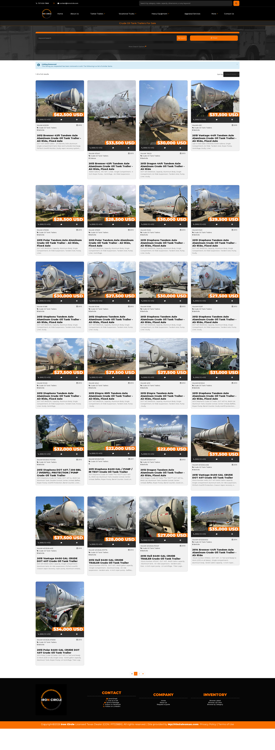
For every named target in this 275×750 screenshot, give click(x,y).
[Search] (236, 3)
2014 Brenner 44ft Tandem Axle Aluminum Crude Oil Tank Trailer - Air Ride (214, 552)
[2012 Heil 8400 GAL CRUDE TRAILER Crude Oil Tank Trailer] (128, 544)
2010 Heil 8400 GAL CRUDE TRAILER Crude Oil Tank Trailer (160, 557)
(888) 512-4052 (45, 120)
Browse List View (215, 702)
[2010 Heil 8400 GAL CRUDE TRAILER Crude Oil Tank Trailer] (180, 540)
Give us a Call (112, 701)
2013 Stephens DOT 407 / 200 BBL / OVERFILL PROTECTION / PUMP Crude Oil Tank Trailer (59, 472)
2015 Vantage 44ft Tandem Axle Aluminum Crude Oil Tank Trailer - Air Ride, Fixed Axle (214, 138)
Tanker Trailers (96, 14)
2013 (132, 153)
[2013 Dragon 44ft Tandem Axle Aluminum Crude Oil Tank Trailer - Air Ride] (180, 148)
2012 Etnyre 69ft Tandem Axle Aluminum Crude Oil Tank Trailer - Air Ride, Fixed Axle (111, 396)
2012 (80, 125)
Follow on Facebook (113, 704)
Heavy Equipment (159, 14)
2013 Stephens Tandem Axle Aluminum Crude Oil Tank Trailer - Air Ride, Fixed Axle (162, 243)
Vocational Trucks (126, 14)
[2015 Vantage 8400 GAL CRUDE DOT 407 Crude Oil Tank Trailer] (232, 459)
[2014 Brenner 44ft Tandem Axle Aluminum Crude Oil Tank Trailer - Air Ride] (232, 534)
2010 (183, 546)
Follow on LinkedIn (112, 706)
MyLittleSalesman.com (183, 724)
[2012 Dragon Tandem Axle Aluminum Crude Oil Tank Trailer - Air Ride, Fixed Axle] (180, 454)
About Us (163, 702)
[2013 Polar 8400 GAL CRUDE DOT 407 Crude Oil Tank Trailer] (77, 634)
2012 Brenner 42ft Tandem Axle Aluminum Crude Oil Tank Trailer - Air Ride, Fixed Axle (59, 138)
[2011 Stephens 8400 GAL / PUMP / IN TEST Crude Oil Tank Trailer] (128, 453)
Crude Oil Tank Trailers (47, 128)
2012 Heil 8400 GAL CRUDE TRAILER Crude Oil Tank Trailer (109, 561)
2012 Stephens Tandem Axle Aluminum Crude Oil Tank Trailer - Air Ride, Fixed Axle (111, 319)
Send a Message (112, 702)
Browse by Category (215, 704)
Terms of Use (226, 724)
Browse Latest (215, 701)
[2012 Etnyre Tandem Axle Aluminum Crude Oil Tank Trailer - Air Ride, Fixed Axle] (180, 378)
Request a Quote (163, 704)
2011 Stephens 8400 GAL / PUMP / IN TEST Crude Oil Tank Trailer (110, 470)
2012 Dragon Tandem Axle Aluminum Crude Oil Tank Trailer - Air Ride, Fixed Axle (162, 472)
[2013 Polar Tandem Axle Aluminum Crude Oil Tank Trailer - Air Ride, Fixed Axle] (77, 224)
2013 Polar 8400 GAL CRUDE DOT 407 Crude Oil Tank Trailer (58, 651)
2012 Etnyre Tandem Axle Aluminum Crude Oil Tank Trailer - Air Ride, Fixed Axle (162, 396)
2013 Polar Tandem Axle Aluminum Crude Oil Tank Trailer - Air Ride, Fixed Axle (59, 243)
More (214, 14)
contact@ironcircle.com (69, 3)
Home (163, 701)
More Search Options (137, 47)
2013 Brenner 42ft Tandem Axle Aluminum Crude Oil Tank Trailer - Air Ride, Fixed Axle (111, 166)
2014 (235, 539)
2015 (235, 125)
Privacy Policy (208, 724)
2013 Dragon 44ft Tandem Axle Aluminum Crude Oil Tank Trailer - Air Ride (162, 166)
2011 (132, 459)
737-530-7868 (43, 3)
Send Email (112, 699)
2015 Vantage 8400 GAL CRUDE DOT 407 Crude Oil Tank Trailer (212, 476)
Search (183, 38)
